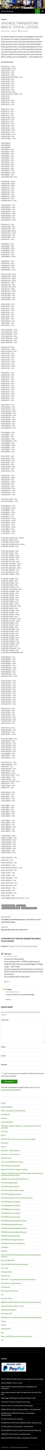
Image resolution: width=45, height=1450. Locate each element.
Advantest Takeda (6, 1107)
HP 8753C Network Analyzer (10, 1236)
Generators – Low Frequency (10, 1154)
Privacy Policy (5, 1447)
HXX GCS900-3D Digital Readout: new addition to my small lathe (22, 1379)
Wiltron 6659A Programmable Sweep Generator (16, 1336)
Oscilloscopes (5, 1287)
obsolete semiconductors (11, 908)
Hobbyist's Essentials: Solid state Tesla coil (14, 1179)
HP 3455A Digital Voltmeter (10, 1186)
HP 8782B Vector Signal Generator (12, 1240)
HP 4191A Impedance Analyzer (11, 1194)
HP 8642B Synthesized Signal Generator (14, 1221)
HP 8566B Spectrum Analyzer (10, 1205)
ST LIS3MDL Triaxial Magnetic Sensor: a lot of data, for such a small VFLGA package (21, 919)
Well (2, 1332)
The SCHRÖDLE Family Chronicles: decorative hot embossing (21, 1430)
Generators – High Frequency (10, 1150)
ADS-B (3, 1103)
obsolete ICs (21, 905)
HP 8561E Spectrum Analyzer (10, 1202)
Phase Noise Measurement (9, 1291)
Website (4, 1064)
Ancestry (4, 1118)
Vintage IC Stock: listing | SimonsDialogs (22, 946)
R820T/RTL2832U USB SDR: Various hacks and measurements (21, 1302)
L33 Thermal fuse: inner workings (12, 1419)
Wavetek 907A (5, 1329)
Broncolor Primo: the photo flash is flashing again (17, 1405)
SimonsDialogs (7, 11)
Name (3, 1047)
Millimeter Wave (6, 1272)
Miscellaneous (5, 1276)
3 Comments (24, 31)
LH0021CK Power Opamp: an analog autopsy (15, 1434)
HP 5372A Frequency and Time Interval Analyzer (17, 1198)
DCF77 (3, 1135)
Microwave (4, 1268)
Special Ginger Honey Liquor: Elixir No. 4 (14, 928)
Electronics (4, 1143)
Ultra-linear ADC (6, 1313)
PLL (2, 1295)
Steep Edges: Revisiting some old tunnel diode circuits (18, 1398)
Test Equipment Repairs (8, 1310)
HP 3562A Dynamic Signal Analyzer (12, 1190)
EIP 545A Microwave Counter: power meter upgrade (18, 1139)
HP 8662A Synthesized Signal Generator (14, 1228)
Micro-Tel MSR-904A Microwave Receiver (14, 1264)
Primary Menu (42, 11)
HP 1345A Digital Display (9, 1183)
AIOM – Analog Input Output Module (13, 1111)
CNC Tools (4, 1131)
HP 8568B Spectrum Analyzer (10, 1209)
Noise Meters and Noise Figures (11, 1283)
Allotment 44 (5, 1114)
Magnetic (4, 1251)
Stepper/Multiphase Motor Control (12, 1306)
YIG (2, 1340)
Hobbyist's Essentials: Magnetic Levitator (14, 1169)
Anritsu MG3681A (7, 1122)
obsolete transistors (29, 908)
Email (3, 1056)
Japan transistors (8, 905)
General (3, 1147)
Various (4, 19)
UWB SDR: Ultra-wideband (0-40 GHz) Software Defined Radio (21, 1317)
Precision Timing (6, 1298)
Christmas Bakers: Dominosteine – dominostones (17, 1426)
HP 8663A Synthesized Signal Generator (14, 1232)
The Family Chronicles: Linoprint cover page (15, 1402)
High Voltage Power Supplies (10, 1166)
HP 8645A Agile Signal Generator (12, 1224)
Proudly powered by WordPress (19, 1447)
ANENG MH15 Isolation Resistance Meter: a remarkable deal (20, 1409)
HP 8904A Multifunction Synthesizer (13, 1243)
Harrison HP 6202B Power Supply (12, 1162)
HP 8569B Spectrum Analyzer (10, 1217)
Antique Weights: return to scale (11, 1383)
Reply (8, 981)
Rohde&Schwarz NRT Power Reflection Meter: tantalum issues (21, 1423)
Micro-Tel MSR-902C (8, 1260)
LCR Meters (5, 1247)
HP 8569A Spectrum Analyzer (11, 1213)
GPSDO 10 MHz (6, 1158)
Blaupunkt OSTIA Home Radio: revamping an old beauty (19, 1438)
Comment (5, 1020)
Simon (14, 31)
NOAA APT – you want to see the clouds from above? (18, 1279)
